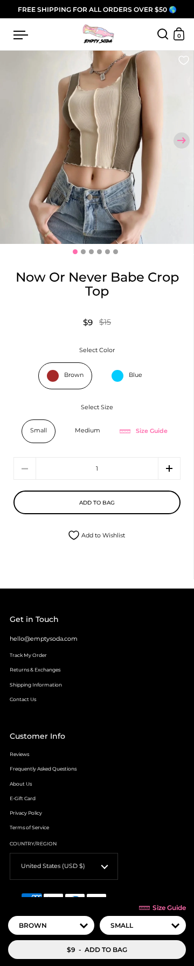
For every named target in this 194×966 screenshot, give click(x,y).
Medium (87, 430)
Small (38, 430)
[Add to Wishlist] (183, 61)
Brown (74, 375)
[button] (182, 140)
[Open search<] (163, 34)
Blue (135, 375)
